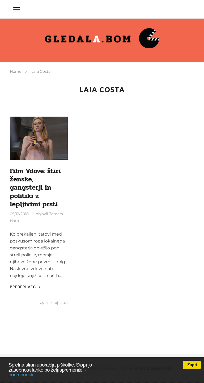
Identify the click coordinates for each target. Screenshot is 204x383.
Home (15, 71)
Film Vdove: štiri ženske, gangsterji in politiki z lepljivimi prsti (35, 188)
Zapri (192, 365)
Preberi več (23, 286)
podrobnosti (20, 374)
